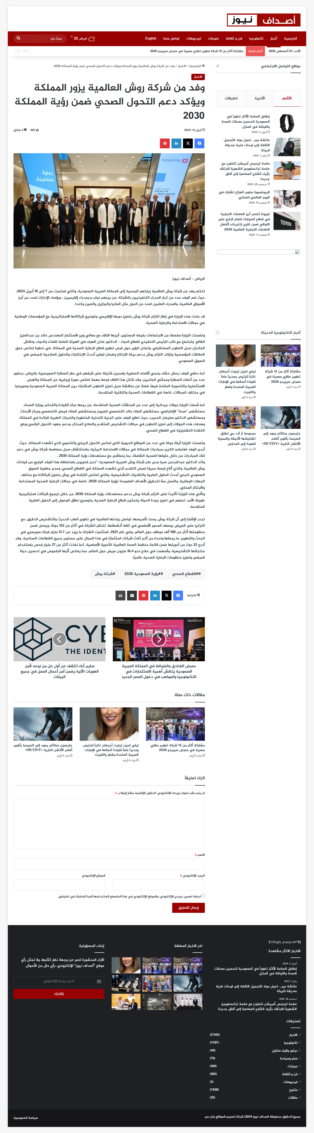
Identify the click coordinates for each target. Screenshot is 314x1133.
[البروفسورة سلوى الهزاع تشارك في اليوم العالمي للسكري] (287, 199)
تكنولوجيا (256, 38)
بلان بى (210, 1117)
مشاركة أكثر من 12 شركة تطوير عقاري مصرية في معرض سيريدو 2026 (177, 748)
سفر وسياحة (289, 1058)
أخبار (273, 38)
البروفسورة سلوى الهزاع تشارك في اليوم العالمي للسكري (244, 195)
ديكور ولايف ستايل (285, 1051)
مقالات (293, 1098)
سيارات (293, 1066)
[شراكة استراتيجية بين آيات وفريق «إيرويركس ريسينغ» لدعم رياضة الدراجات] (187, 1002)
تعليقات (231, 98)
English (150, 38)
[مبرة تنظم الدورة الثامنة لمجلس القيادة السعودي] (126, 1002)
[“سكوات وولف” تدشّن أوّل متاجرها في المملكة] (157, 1002)
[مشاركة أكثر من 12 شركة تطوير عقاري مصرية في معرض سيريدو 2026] (175, 723)
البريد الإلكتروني (192, 875)
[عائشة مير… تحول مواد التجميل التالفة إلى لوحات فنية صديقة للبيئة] (287, 147)
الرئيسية (290, 38)
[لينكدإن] (176, 143)
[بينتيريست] (165, 143)
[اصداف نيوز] (264, 19)
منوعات (213, 38)
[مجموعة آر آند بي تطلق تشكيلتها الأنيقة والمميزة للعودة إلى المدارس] (236, 417)
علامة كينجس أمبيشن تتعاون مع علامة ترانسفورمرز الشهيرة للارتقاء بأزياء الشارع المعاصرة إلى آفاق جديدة (245, 171)
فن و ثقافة (234, 38)
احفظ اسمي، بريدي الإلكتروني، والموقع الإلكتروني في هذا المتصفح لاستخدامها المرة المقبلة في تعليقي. (129, 896)
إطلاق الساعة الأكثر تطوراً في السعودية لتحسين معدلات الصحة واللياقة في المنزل (246, 122)
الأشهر (287, 98)
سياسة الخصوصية (25, 1118)
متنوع (293, 1090)
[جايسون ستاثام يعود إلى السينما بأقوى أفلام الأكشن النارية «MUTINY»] (42, 723)
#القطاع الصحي (185, 574)
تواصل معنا (171, 38)
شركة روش (104, 574)
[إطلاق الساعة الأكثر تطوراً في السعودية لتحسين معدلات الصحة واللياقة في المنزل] (287, 123)
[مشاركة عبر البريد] (132, 595)
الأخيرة (260, 98)
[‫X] (188, 143)
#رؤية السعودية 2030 (142, 574)
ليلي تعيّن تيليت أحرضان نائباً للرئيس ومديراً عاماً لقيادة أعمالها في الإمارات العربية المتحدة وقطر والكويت (111, 750)
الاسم (200, 855)
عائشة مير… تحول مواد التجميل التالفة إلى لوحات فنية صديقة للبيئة (247, 145)
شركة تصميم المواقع (230, 1117)
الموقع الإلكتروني (93, 875)
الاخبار (182, 66)
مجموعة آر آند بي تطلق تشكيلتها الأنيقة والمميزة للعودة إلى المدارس (237, 439)
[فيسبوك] (199, 143)
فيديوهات (193, 38)
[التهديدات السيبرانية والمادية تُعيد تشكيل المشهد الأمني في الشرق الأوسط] (126, 983)
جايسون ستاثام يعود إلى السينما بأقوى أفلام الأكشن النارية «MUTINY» (42, 748)
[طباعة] (120, 595)
